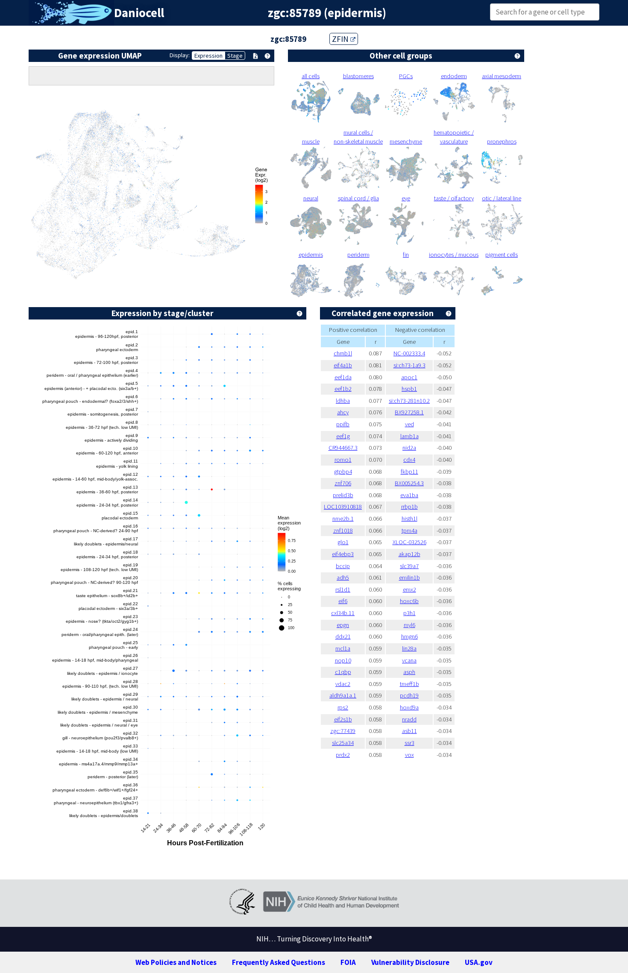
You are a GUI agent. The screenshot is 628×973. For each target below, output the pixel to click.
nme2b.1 (343, 518)
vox (409, 755)
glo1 (343, 542)
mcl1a (342, 648)
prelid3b (343, 495)
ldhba (343, 400)
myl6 (409, 625)
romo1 (343, 459)
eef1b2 (343, 389)
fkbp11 (409, 471)
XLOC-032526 (409, 542)
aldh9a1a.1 (342, 695)
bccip (343, 566)
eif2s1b (343, 719)
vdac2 (342, 684)
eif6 (342, 601)
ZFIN (341, 39)
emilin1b (409, 577)
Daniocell (139, 13)
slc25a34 (343, 743)
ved (409, 424)
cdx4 (409, 459)
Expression (208, 55)
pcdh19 (409, 695)
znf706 (343, 483)
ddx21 (343, 636)
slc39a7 (409, 566)
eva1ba (409, 495)
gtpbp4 (343, 471)
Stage (235, 55)
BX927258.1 (409, 412)
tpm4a (409, 530)
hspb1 (409, 389)
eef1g (343, 436)
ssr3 (409, 743)
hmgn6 (409, 636)
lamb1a (409, 436)
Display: (180, 55)
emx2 (409, 589)
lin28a (409, 648)
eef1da (343, 377)
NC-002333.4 (409, 353)
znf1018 (343, 530)
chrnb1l (343, 353)
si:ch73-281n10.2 (409, 400)
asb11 (409, 731)
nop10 (343, 660)
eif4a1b (343, 365)
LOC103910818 (343, 506)
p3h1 (409, 613)
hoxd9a (409, 707)
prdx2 (343, 755)
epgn (343, 625)
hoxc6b (409, 601)
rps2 (342, 707)
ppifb (342, 424)
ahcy (343, 412)
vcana (409, 660)
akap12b (409, 554)
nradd (409, 719)
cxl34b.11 (343, 613)
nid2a (409, 447)
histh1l (409, 518)
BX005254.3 (409, 483)
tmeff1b (409, 684)
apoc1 (409, 377)
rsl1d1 (342, 589)
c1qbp (343, 672)
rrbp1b (409, 506)
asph (409, 672)
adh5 (343, 577)
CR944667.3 (343, 447)
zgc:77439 (342, 731)
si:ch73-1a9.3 (409, 365)
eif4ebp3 (343, 554)
